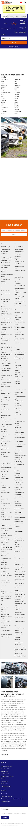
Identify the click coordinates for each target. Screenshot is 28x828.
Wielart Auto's (18, 644)
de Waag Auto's (19, 634)
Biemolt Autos (4, 329)
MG (15, 81)
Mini (16, 83)
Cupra (3, 89)
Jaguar (3, 102)
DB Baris (3, 304)
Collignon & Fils (5, 409)
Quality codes (4, 781)
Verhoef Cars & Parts (20, 597)
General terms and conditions (7, 823)
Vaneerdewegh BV (19, 567)
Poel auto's (17, 403)
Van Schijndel (18, 485)
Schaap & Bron (18, 480)
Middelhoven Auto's (20, 327)
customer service (5, 801)
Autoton (3, 281)
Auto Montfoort (18, 332)
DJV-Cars (3, 436)
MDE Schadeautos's (20, 320)
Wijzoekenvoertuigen (20, 647)
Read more (4, 754)
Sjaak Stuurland (19, 524)
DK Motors (3, 439)
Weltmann (17, 639)
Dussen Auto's (4, 456)
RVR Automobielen (19, 464)
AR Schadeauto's (5, 265)
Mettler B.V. (17, 324)
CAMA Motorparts (5, 397)
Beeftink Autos (4, 311)
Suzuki (16, 106)
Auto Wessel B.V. (19, 642)
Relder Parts (18, 430)
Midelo (16, 329)
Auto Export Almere (6, 368)
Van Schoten (18, 489)
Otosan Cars (18, 379)
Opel (16, 89)
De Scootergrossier (19, 492)
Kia (2, 106)
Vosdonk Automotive (20, 614)
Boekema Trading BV (6, 347)
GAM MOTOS (4, 499)
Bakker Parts (4, 301)
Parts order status (5, 786)
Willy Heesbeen (5, 542)
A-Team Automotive (6, 249)
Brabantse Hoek (5, 370)
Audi (2, 81)
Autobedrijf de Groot (6, 517)
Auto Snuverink (18, 512)
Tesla (16, 107)
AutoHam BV (4, 533)
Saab (16, 98)
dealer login (4, 794)
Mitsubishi (17, 85)
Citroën (3, 87)
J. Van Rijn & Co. (19, 441)
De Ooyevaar (18, 367)
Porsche (17, 94)
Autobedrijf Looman (20, 301)
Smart (16, 104)
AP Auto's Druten (5, 262)
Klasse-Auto (18, 256)
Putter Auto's (18, 415)
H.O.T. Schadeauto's (6, 526)
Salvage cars (4, 771)
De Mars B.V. (18, 317)
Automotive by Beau (6, 309)
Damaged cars (5, 768)
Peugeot (17, 91)
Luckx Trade (18, 303)
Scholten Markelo (19, 487)
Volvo (16, 113)
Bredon (3, 373)
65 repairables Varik (20, 572)
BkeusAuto (4, 332)
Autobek (3, 276)
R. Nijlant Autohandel (20, 352)
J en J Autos (4, 609)
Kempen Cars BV (19, 249)
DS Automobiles (5, 92)
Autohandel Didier (5, 434)
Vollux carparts (18, 612)
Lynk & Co (4, 111)
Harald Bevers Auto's (6, 327)
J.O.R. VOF (3, 627)
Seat (16, 100)
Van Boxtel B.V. (5, 365)
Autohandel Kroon (5, 279)
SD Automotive (18, 494)
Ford (2, 96)
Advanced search (13, 46)
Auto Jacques (4, 612)
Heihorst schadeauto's (7, 547)
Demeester (4, 429)
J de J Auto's (4, 607)
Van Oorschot (18, 365)
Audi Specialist (4, 267)
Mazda (3, 113)
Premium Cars (18, 405)
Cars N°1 (3, 406)
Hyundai (3, 100)
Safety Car (17, 473)
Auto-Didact (4, 431)
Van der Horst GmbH (6, 575)
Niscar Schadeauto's (20, 354)
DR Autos (3, 445)
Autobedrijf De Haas (6, 528)
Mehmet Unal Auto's (20, 322)
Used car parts (5, 773)
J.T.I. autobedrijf (5, 637)
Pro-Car (17, 412)
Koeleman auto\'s (19, 261)
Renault (17, 96)
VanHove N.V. (4, 578)
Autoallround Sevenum (7, 274)
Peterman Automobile (20, 396)
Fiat (2, 94)
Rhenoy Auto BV (19, 435)
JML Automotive (5, 614)
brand (3, 34)
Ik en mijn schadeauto (6, 596)
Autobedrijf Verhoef (20, 594)
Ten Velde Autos (19, 538)
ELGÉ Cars (3, 474)
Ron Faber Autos (5, 487)
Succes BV (17, 526)
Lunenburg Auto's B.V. (20, 306)
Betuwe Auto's (4, 324)
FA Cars (3, 485)
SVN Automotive (19, 531)
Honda (3, 98)
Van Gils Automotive (6, 505)
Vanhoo (17, 569)
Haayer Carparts (5, 530)
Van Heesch (4, 544)
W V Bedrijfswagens (20, 628)
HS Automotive (5, 580)
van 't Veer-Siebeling (20, 576)
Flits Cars (3, 490)
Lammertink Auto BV (20, 285)
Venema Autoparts (19, 583)
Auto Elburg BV (5, 472)
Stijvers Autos (18, 515)
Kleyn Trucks (18, 259)
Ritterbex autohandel (20, 444)
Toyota (17, 109)
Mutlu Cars (17, 343)
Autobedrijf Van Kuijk (20, 270)
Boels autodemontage (6, 350)
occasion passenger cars (7, 776)
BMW (2, 83)
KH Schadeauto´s (19, 251)
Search (14, 43)
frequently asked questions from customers (12, 799)
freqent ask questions (7, 796)
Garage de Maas (19, 312)
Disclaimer (17, 823)
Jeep (2, 104)
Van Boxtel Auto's (5, 361)
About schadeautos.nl (6, 766)
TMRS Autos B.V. (19, 549)
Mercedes (17, 79)
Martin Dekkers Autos (6, 424)
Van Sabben (18, 471)
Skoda (16, 102)
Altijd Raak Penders (6, 260)
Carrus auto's (4, 404)
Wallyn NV (17, 637)
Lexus (2, 109)
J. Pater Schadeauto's (20, 390)
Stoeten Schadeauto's (20, 517)
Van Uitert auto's (19, 564)
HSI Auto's (3, 585)
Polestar (17, 92)
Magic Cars (17, 315)
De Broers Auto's (5, 379)
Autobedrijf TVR (19, 551)
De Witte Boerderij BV (20, 656)
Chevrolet (4, 85)
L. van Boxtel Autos (6, 363)
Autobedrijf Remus (19, 432)
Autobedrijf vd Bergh (6, 322)
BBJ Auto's (4, 306)
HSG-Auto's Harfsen (6, 582)
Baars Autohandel (5, 290)
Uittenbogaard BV (19, 558)
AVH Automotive (5, 284)
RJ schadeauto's (19, 446)
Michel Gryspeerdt (5, 519)
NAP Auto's (17, 349)
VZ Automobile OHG (20, 621)
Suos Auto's (17, 529)
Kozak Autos (18, 263)
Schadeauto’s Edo (19, 482)
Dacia (2, 91)
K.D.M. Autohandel (19, 246)
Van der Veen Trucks (20, 574)
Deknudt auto (4, 426)
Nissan (17, 87)
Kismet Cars (18, 254)
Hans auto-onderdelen (7, 540)
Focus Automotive (5, 492)
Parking (3, 778)
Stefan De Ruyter (19, 462)
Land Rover (4, 107)
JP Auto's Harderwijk (6, 634)
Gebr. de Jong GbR (6, 625)
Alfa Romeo (4, 79)
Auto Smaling (18, 505)
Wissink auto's (18, 653)
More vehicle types (20, 32)
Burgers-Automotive (6, 386)
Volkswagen (18, 111)
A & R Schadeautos (6, 246)
